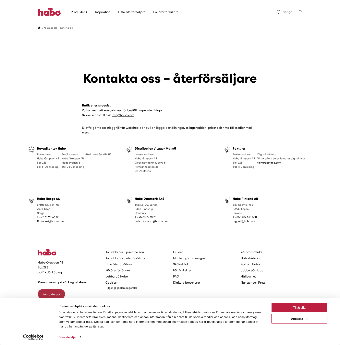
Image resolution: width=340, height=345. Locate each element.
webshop (132, 127)
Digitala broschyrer (186, 282)
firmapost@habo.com (50, 221)
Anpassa (297, 318)
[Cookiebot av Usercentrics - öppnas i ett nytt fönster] (33, 337)
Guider (178, 252)
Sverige (287, 12)
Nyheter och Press (253, 282)
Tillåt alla (299, 307)
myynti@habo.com (244, 221)
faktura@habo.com (269, 162)
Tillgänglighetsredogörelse (121, 288)
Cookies (110, 282)
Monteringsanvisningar (189, 258)
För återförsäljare (165, 12)
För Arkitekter (182, 270)
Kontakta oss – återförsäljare (125, 258)
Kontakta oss (51, 294)
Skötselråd (180, 264)
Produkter (79, 12)
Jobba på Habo (116, 276)
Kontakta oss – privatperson (124, 252)
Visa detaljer (68, 337)
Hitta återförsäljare (131, 12)
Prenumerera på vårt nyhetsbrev (62, 282)
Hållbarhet (248, 276)
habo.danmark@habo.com (151, 221)
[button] (300, 12)
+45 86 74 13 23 (146, 217)
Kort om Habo (250, 264)
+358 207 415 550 (246, 217)
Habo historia (250, 258)
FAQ (176, 276)
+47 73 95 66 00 (49, 217)
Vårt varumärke (251, 252)
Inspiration (102, 12)
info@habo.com (123, 115)
